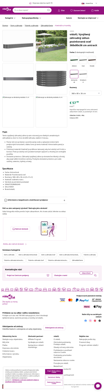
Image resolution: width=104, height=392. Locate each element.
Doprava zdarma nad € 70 (42, 3)
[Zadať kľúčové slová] (48, 10)
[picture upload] (47, 229)
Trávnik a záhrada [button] (90, 255)
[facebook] (86, 321)
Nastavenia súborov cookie (64, 360)
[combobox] (32, 10)
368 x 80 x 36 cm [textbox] (79, 93)
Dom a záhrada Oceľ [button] (48, 255)
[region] (33, 378)
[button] (74, 62)
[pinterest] (95, 321)
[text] (74, 103)
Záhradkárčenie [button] (77, 260)
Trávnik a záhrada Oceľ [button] (36, 260)
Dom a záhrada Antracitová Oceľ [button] (70, 255)
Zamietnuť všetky (54, 377)
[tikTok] (100, 321)
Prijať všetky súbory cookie (54, 371)
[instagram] (90, 321)
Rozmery (73, 87)
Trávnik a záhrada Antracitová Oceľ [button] (58, 260)
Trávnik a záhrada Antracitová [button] (14, 260)
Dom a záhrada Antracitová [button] (28, 255)
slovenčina (89, 3)
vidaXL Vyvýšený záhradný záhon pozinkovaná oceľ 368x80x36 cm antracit (83, 40)
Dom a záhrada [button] (9, 255)
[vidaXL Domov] (6, 9)
